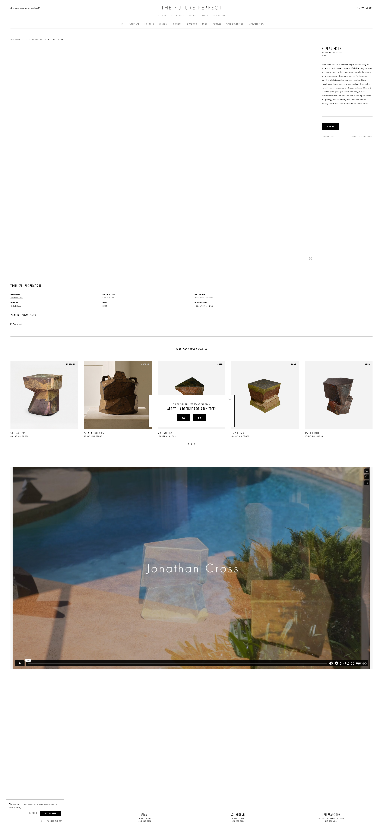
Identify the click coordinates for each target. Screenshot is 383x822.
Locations (219, 15)
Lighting (149, 24)
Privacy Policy (15, 808)
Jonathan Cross (334, 52)
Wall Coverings (234, 24)
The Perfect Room (198, 15)
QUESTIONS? (328, 137)
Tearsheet (17, 324)
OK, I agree (50, 813)
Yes (183, 418)
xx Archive (37, 39)
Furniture (134, 24)
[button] (188, 444)
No (199, 418)
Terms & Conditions (362, 137)
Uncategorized (18, 39)
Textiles (217, 24)
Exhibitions (177, 15)
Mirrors (163, 24)
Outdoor (192, 24)
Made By (162, 15)
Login (369, 8)
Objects (177, 24)
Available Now (256, 24)
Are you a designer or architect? (25, 8)
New (121, 24)
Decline (33, 813)
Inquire (330, 126)
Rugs (205, 24)
